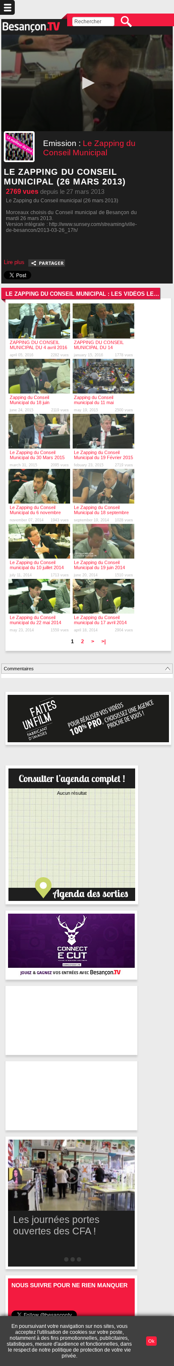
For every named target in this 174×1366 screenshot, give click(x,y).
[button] (87, 83)
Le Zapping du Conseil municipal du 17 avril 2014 (100, 620)
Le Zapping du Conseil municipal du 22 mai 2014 (35, 620)
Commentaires (19, 668)
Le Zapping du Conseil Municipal (89, 148)
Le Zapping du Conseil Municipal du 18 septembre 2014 (101, 512)
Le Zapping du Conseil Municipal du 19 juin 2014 (99, 565)
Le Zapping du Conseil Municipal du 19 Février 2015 (103, 455)
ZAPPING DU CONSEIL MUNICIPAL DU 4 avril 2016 (38, 345)
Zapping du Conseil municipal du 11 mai (94, 400)
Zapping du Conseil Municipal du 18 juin (29, 400)
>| (103, 641)
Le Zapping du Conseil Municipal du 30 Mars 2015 (37, 455)
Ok (151, 1341)
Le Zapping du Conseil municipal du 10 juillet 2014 (37, 565)
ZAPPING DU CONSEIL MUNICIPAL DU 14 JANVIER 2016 (99, 347)
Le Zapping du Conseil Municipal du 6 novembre (35, 510)
